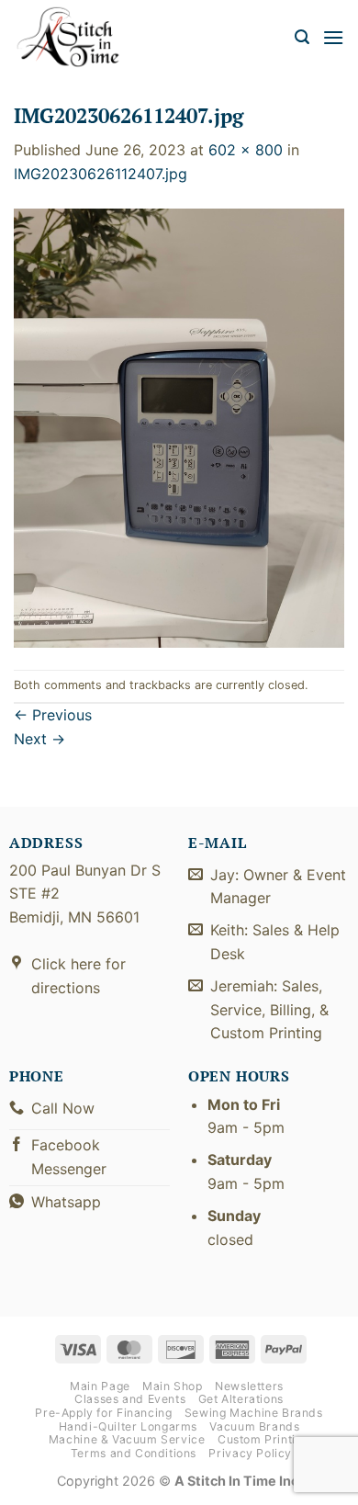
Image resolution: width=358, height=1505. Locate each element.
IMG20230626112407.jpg (100, 173)
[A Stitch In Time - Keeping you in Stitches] (78, 37)
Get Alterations (241, 1399)
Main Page (100, 1386)
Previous (53, 715)
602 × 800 (245, 150)
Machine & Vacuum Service (127, 1439)
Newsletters (249, 1386)
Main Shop (172, 1386)
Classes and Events (129, 1399)
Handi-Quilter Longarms (128, 1426)
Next (39, 739)
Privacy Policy (250, 1453)
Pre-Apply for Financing (103, 1413)
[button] (302, 37)
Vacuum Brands (254, 1426)
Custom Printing (263, 1439)
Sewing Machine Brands (254, 1413)
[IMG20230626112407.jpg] (179, 426)
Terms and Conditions (133, 1453)
